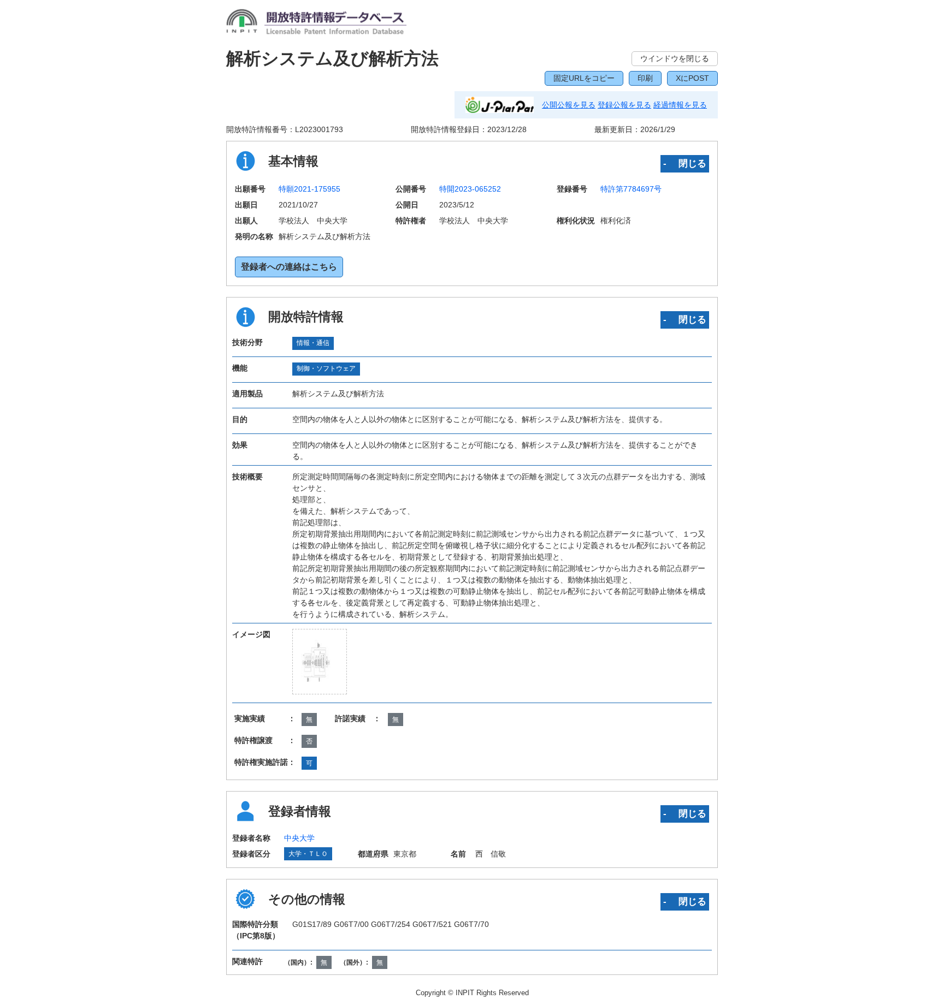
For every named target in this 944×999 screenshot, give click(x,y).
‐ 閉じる (684, 163)
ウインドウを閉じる (674, 58)
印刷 (645, 78)
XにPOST (692, 78)
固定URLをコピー (584, 78)
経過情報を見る (680, 104)
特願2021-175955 (309, 189)
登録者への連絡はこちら (289, 266)
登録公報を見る (624, 104)
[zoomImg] (320, 661)
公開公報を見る (568, 104)
